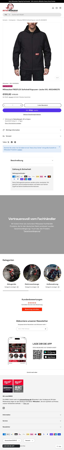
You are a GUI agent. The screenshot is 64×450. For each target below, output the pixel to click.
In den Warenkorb (43, 105)
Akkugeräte (11, 284)
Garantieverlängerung (32, 231)
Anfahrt (20, 150)
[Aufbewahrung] (52, 273)
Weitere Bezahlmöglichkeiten (32, 114)
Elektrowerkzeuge (32, 284)
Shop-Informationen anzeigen (13, 123)
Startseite (5, 20)
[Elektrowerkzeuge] (32, 273)
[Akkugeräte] (11, 273)
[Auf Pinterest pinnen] (15, 142)
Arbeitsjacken (12, 20)
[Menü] (60, 8)
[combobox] (32, 14)
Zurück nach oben (32, 372)
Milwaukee (5, 83)
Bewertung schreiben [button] (32, 309)
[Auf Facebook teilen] (11, 142)
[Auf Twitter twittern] (8, 142)
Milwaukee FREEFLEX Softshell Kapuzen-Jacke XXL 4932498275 (32, 20)
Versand (11, 97)
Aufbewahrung (52, 284)
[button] (56, 8)
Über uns (26, 403)
